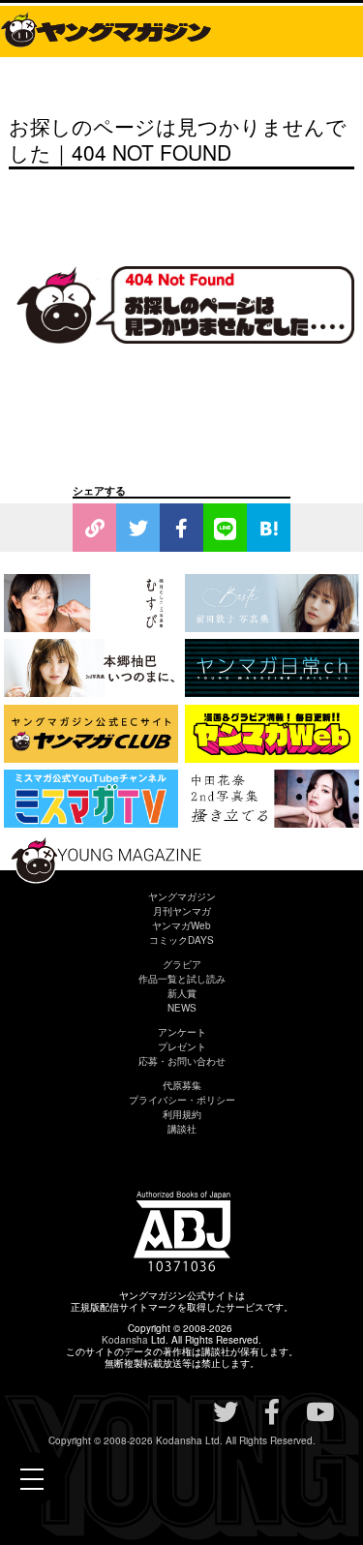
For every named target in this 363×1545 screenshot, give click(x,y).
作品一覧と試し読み (182, 978)
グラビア (182, 964)
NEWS (182, 1008)
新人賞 (182, 993)
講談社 (182, 1129)
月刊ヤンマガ (182, 911)
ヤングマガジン (182, 896)
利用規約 (182, 1114)
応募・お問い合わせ (182, 1061)
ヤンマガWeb (181, 925)
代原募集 (182, 1085)
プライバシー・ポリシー (182, 1099)
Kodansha (125, 1340)
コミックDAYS (181, 940)
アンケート (182, 1032)
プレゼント (182, 1046)
